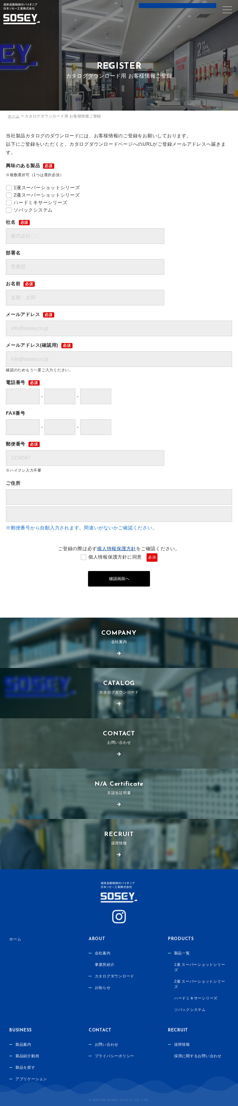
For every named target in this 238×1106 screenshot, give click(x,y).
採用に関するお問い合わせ (198, 1056)
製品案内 (23, 1044)
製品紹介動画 (27, 1056)
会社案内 (118, 637)
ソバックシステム (190, 1010)
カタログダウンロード (119, 687)
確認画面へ (119, 578)
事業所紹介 (105, 964)
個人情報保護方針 (116, 548)
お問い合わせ (119, 738)
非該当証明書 (119, 788)
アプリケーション (31, 1079)
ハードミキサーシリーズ (196, 998)
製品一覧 (182, 953)
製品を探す (25, 1067)
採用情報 (119, 838)
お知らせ (103, 987)
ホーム (15, 939)
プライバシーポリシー (114, 1056)
